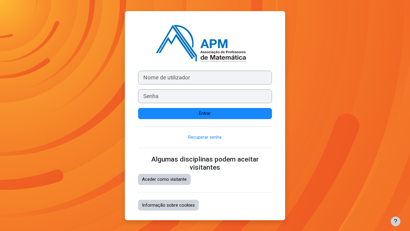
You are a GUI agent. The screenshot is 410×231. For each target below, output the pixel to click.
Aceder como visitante (164, 179)
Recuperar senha (205, 137)
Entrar (205, 113)
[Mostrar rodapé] (395, 221)
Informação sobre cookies (168, 205)
